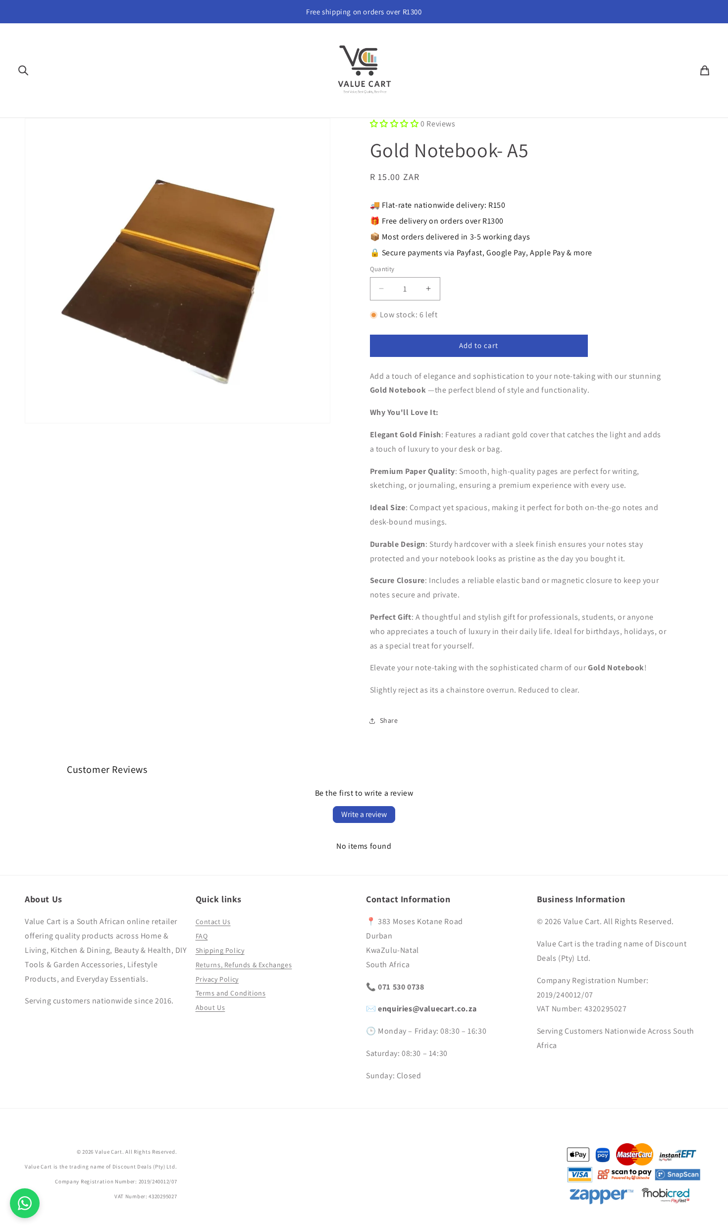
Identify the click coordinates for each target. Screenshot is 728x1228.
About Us (210, 1007)
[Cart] (705, 70)
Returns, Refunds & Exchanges (244, 964)
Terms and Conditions (231, 993)
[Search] (23, 70)
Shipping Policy (220, 950)
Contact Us (213, 921)
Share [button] (389, 720)
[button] (394, 123)
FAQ (202, 936)
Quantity (382, 269)
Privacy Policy (217, 979)
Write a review (364, 814)
